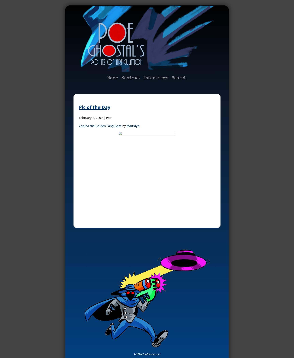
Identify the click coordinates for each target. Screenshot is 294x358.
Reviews (130, 78)
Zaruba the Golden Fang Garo (100, 126)
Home (112, 78)
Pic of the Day (94, 107)
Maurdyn (133, 126)
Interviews (155, 78)
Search (179, 78)
